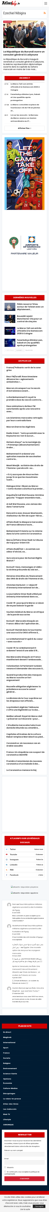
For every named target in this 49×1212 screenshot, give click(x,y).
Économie (7, 1083)
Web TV (6, 1114)
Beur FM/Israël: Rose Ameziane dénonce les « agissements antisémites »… (21, 379)
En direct (7, 1032)
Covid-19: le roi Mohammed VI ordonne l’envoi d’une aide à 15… (22, 649)
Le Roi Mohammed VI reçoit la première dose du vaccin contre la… (24, 398)
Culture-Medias (10, 1088)
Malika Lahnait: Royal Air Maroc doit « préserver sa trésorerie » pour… (24, 717)
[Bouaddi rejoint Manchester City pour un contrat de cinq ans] (10, 319)
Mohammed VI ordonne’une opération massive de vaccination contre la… (23, 456)
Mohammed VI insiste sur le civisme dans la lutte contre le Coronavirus (24, 532)
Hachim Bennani (19, 988)
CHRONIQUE (8, 1124)
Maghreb (7, 22)
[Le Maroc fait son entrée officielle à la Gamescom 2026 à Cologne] (10, 331)
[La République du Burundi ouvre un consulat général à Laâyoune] (24, 34)
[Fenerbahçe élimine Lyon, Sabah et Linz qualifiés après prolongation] (10, 343)
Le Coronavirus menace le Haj (21, 770)
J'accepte (39, 1206)
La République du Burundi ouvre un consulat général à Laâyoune (24, 53)
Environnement (10, 1068)
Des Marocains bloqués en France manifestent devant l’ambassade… (24, 658)
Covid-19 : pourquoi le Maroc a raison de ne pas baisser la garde (25, 604)
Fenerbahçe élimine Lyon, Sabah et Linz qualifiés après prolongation (25, 97)
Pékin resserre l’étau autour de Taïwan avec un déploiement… (30, 307)
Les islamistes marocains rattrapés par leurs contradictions (24, 419)
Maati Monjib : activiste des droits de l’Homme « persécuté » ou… (24, 466)
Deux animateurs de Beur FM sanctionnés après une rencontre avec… (23, 409)
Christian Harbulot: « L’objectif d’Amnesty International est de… (22, 586)
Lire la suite (25, 1209)
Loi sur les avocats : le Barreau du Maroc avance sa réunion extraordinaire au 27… (24, 118)
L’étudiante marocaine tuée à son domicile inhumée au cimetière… (23, 726)
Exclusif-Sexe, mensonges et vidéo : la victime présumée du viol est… (24, 568)
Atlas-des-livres (10, 1104)
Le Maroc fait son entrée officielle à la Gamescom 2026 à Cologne (25, 87)
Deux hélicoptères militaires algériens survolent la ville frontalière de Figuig (27, 907)
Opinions (7, 1079)
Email (6, 1159)
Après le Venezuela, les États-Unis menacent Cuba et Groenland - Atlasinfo (26, 969)
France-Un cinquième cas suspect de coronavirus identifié (25, 753)
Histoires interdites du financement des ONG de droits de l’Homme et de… (25, 577)
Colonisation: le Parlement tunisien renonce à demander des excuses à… (25, 667)
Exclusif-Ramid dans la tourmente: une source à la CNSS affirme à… (24, 631)
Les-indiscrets (9, 1109)
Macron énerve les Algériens (20, 426)
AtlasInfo (10, 1168)
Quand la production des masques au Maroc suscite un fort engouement (24, 678)
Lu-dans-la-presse (12, 1099)
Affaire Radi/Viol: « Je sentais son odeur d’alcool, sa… (23, 550)
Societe (6, 1058)
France (6, 1053)
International (9, 1042)
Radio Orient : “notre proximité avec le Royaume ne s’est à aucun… (25, 434)
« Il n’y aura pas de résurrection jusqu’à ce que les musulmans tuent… (22, 477)
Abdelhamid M (18, 925)
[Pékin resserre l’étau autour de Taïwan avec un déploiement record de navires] (10, 307)
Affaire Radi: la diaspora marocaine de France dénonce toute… (24, 523)
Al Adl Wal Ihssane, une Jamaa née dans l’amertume (24, 505)
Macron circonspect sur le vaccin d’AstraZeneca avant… (23, 389)
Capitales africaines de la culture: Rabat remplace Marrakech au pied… (25, 735)
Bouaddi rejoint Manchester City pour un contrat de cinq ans (29, 319)
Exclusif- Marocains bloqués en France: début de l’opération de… (23, 622)
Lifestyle (7, 1119)
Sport (5, 1047)
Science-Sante (10, 1073)
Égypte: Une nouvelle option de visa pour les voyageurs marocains (26, 950)
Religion (6, 1063)
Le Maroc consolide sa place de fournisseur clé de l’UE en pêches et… (25, 107)
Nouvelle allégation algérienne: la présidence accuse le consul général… (23, 689)
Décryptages (9, 1093)
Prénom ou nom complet (13, 1150)
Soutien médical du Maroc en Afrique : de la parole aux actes (25, 613)
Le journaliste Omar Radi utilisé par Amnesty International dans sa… (24, 595)
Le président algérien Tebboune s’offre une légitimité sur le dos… (22, 708)
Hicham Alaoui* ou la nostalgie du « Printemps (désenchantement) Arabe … (23, 445)
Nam (14, 904)
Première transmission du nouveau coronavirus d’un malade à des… (24, 762)
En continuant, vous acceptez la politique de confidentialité (21, 1173)
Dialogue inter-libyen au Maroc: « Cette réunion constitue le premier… (25, 487)
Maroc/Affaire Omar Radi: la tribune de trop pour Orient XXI (24, 541)
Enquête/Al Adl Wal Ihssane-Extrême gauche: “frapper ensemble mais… (25, 496)
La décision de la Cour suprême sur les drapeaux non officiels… (24, 699)
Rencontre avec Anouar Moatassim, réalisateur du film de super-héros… (24, 514)
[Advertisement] (24, 803)
